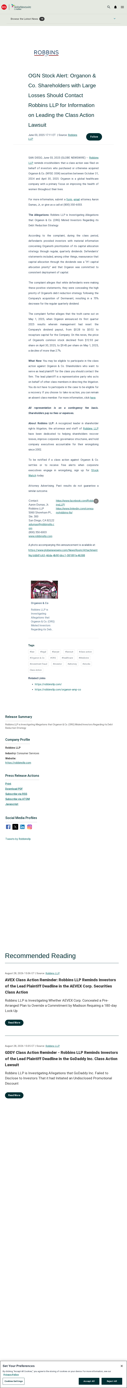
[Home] (16, 7)
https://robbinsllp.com (18, 762)
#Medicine (84, 658)
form (69, 199)
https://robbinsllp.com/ (48, 684)
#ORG (53, 658)
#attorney (72, 664)
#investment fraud (38, 664)
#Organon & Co (37, 658)
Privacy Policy (11, 1374)
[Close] (121, 1366)
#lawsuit (69, 652)
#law (32, 652)
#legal (43, 652)
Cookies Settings (13, 1381)
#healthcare (67, 658)
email (77, 199)
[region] (63, 1374)
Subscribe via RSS (16, 793)
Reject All (112, 1381)
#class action (85, 652)
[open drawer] (122, 7)
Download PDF (14, 788)
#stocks (86, 664)
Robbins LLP (90, 428)
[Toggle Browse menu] (115, 18)
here (92, 397)
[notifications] (115, 7)
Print (8, 783)
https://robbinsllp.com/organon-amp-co (58, 689)
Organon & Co (39, 603)
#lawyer (55, 652)
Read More (14, 1022)
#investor (57, 664)
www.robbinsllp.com (40, 536)
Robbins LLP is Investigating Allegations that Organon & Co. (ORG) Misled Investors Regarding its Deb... (43, 619)
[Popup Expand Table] (96, 501)
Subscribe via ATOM (17, 799)
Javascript (11, 804)
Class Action (36, 670)
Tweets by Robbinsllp (18, 839)
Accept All (89, 1381)
